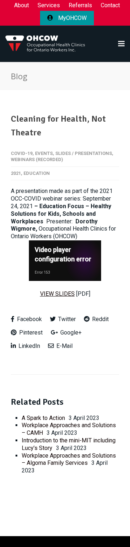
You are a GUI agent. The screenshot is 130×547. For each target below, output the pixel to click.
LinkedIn (28, 345)
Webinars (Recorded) (37, 159)
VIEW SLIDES (57, 293)
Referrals (80, 5)
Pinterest (30, 332)
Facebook (29, 319)
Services (49, 5)
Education (36, 173)
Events (44, 153)
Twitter (66, 319)
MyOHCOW (72, 17)
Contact (110, 5)
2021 (16, 173)
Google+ (70, 332)
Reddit (100, 319)
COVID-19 (21, 153)
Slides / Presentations (83, 153)
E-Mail (64, 345)
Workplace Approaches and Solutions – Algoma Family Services (69, 459)
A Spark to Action (43, 418)
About (21, 5)
